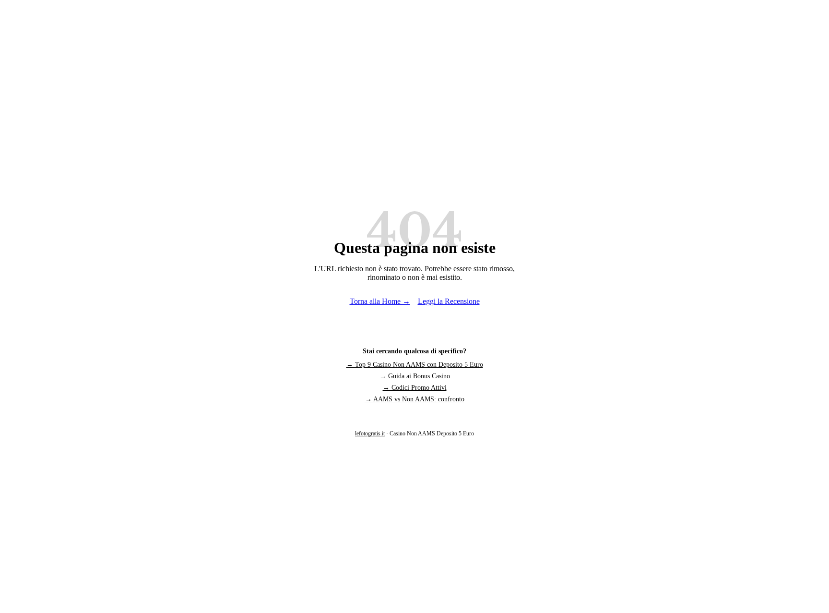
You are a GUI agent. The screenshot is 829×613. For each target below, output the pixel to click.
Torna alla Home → (380, 301)
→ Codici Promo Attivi (415, 387)
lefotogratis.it (370, 433)
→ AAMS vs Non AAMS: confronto (414, 399)
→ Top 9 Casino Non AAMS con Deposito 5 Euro (414, 364)
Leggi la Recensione (449, 301)
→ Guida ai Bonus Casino (414, 376)
